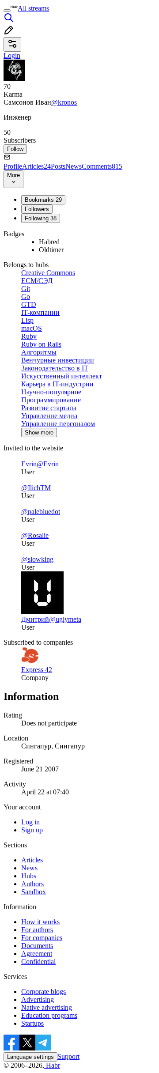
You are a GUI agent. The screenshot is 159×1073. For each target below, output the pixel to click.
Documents (37, 945)
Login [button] (12, 55)
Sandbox (33, 891)
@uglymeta (65, 619)
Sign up (32, 830)
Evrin (29, 464)
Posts (58, 166)
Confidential (38, 961)
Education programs (49, 1015)
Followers (37, 209)
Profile (13, 166)
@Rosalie (35, 535)
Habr (52, 1065)
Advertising (37, 999)
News (73, 166)
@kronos (64, 102)
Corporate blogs (43, 991)
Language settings (30, 1057)
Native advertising (46, 1007)
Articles (36, 166)
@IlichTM (36, 487)
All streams (33, 8)
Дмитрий (35, 619)
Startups (32, 1023)
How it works (40, 922)
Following (41, 218)
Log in (30, 822)
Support (68, 1056)
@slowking (37, 559)
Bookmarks (43, 199)
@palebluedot (40, 511)
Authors (32, 884)
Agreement (36, 953)
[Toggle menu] (7, 10)
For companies (41, 937)
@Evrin (48, 464)
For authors (37, 929)
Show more (39, 432)
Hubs (28, 876)
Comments (102, 166)
